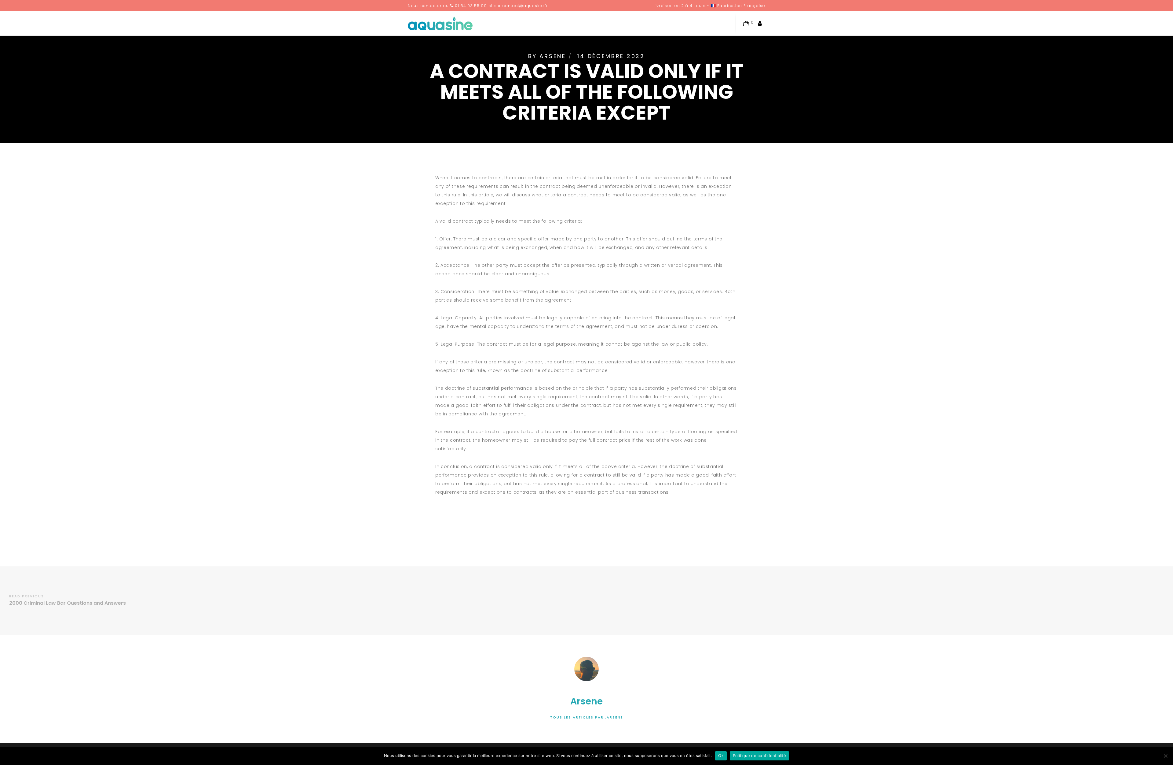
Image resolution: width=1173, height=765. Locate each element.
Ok (721, 755)
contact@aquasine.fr (525, 6)
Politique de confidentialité (759, 755)
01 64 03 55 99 (471, 6)
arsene (552, 56)
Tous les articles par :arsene (586, 717)
